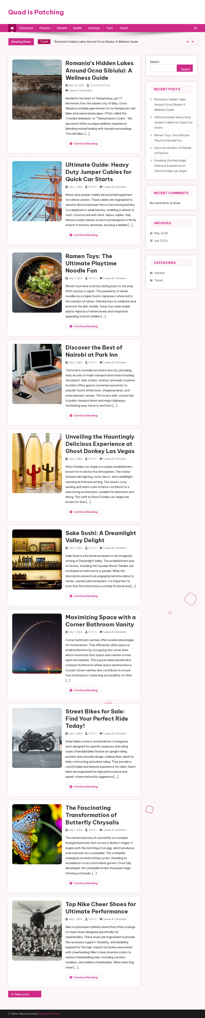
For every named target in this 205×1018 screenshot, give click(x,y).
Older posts (21, 994)
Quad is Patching (36, 12)
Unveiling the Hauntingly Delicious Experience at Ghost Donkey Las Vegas (100, 444)
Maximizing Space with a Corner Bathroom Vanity (100, 621)
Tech (109, 28)
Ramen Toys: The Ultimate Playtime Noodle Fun (91, 263)
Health (77, 28)
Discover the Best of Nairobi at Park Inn (93, 351)
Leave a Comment (80, 90)
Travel (123, 28)
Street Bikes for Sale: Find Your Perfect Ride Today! (96, 718)
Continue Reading (86, 143)
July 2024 (161, 240)
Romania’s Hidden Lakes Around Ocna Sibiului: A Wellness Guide (99, 70)
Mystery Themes (49, 1013)
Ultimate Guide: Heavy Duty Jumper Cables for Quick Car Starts (98, 43)
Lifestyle (94, 28)
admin (92, 186)
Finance (45, 28)
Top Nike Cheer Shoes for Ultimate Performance (100, 908)
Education (26, 28)
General (62, 28)
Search (154, 62)
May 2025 (161, 233)
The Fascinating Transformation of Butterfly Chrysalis (92, 815)
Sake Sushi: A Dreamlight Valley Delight (100, 536)
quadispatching (100, 85)
